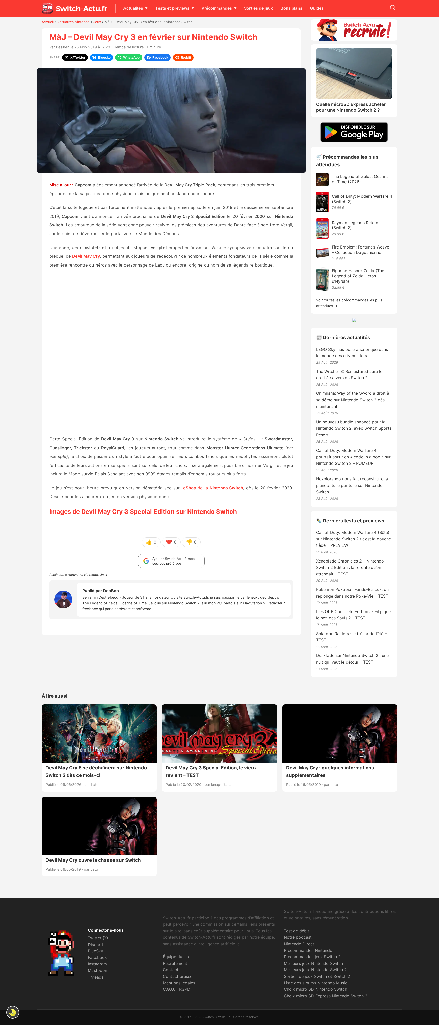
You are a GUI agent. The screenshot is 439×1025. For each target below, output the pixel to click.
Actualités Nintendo (73, 22)
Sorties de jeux (258, 8)
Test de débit (296, 930)
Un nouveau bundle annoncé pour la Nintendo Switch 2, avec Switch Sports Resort (353, 428)
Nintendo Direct (299, 943)
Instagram (97, 963)
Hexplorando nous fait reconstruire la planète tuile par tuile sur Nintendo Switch (352, 485)
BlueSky (95, 950)
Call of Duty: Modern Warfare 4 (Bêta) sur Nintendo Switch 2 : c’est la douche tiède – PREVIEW (353, 539)
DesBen (63, 47)
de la (196, 487)
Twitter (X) (98, 937)
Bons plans (291, 8)
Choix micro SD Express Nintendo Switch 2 (325, 995)
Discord (95, 944)
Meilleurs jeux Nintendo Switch (313, 963)
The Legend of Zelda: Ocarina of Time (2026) (360, 179)
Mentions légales (179, 982)
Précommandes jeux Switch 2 (312, 956)
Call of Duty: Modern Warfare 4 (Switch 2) (362, 199)
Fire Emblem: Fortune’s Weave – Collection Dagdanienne (360, 249)
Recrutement (175, 963)
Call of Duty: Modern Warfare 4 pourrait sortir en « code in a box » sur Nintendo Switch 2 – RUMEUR (353, 457)
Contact (170, 969)
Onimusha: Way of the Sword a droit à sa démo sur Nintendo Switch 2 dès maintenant (352, 400)
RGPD (184, 989)
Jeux (97, 22)
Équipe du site (176, 956)
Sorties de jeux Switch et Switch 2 (317, 976)
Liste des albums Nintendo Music (315, 982)
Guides (317, 8)
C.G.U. (169, 989)
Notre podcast (298, 937)
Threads (95, 977)
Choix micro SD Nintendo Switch (315, 989)
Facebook (97, 957)
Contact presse (177, 976)
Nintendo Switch (226, 487)
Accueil (48, 22)
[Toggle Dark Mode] (12, 1012)
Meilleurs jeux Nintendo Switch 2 (315, 969)
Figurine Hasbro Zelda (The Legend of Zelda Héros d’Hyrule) (358, 276)
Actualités (133, 8)
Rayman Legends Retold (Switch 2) (355, 225)
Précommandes (217, 8)
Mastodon (97, 970)
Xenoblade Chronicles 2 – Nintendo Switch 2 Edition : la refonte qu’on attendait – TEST (350, 567)
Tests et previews (172, 8)
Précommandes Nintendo (308, 950)
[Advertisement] (171, 352)
